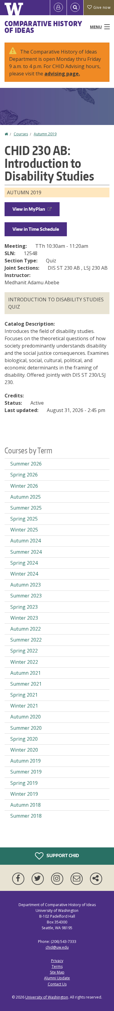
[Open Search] (75, 7)
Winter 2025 (24, 529)
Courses (21, 134)
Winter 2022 (24, 662)
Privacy (57, 960)
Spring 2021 (24, 694)
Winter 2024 (24, 573)
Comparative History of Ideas (43, 26)
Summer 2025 (26, 507)
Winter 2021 (24, 705)
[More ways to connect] (96, 879)
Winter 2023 (24, 618)
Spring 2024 (24, 562)
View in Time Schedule (35, 229)
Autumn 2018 (25, 805)
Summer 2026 (26, 463)
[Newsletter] (78, 879)
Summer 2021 (26, 683)
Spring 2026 (24, 474)
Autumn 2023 (25, 584)
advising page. (62, 73)
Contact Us (57, 984)
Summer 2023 (26, 595)
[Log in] (58, 7)
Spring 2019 (24, 783)
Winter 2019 (24, 794)
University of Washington (46, 997)
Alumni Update (57, 978)
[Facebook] (19, 879)
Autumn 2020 (25, 716)
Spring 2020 (24, 739)
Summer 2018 (26, 815)
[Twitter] (39, 879)
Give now (101, 7)
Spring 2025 (24, 518)
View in (28, 209)
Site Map (57, 972)
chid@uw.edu (57, 947)
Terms (57, 966)
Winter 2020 (24, 749)
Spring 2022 (24, 650)
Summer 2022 (26, 639)
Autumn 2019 (45, 134)
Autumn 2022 (25, 628)
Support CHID (62, 855)
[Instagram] (58, 879)
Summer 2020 (26, 728)
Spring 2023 (24, 607)
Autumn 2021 (25, 673)
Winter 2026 (24, 486)
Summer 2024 (26, 552)
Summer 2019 (26, 771)
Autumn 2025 (25, 496)
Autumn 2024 (25, 540)
